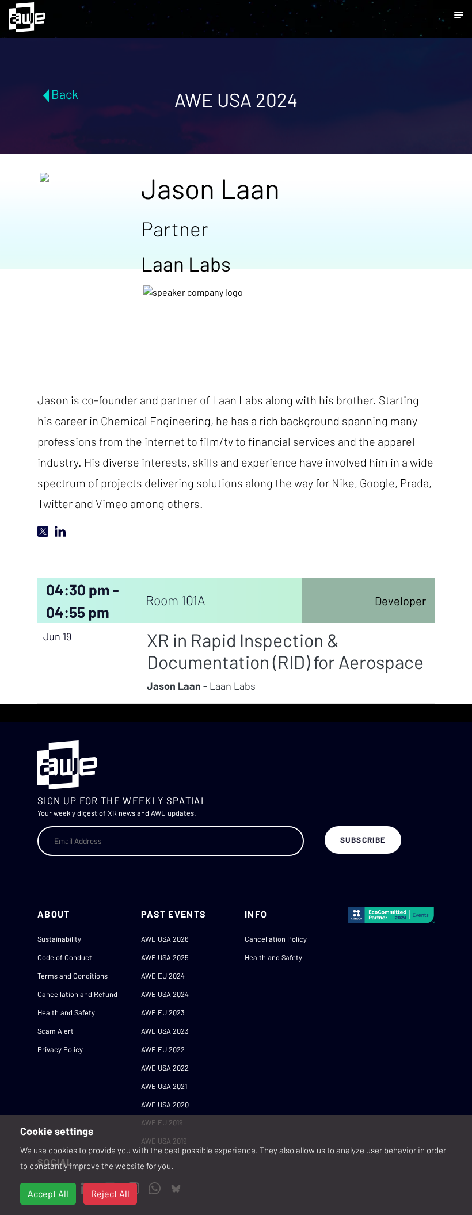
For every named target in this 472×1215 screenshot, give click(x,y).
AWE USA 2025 (165, 957)
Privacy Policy (60, 1049)
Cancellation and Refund (77, 994)
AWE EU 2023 (163, 1012)
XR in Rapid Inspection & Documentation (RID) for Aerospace (285, 651)
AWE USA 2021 (164, 1086)
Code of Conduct (64, 957)
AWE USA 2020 (165, 1104)
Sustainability (59, 938)
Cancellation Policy (276, 938)
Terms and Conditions (72, 975)
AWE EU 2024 (163, 975)
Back (64, 93)
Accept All (48, 1193)
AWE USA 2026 (165, 938)
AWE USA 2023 (165, 1031)
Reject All (110, 1193)
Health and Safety (66, 1012)
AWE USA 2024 (165, 994)
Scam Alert (55, 1031)
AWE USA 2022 (165, 1067)
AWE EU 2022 (163, 1049)
